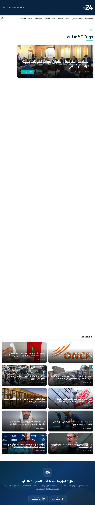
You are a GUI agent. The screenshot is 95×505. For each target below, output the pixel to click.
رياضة (30, 18)
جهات (67, 18)
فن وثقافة (38, 18)
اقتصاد (47, 18)
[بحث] (2, 18)
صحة (53, 18)
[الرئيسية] (91, 30)
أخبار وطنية (89, 18)
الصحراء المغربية (20, 18)
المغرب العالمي (77, 18)
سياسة (60, 18)
